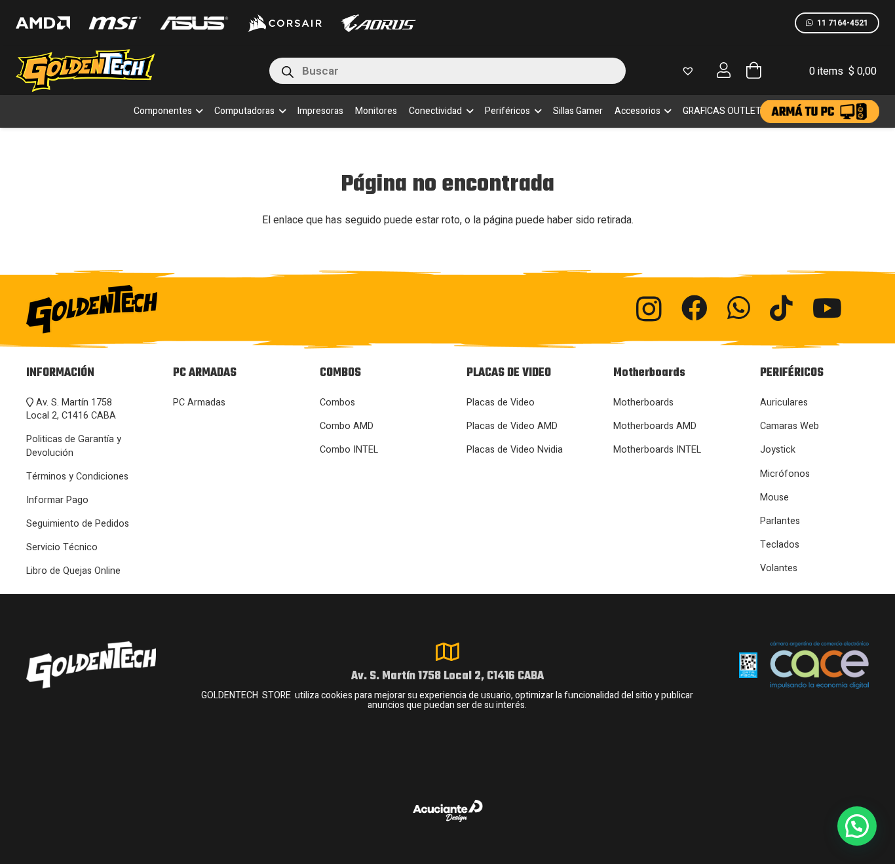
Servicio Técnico (62, 547)
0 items (843, 71)
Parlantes (780, 521)
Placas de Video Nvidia (515, 450)
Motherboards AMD (654, 426)
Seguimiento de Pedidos (77, 524)
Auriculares (784, 402)
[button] (197, 111)
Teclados (779, 545)
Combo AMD (346, 426)
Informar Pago (57, 500)
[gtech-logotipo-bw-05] (156, 309)
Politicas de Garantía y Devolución (73, 445)
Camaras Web (789, 426)
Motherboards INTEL (657, 450)
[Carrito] (753, 70)
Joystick (777, 450)
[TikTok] (781, 308)
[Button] (724, 70)
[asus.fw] (194, 23)
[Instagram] (649, 309)
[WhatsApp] (738, 308)
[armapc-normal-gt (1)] (819, 111)
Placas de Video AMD (512, 426)
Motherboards (643, 402)
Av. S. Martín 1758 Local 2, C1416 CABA (71, 409)
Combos (337, 402)
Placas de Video (501, 402)
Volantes (778, 568)
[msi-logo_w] (114, 23)
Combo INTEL (349, 450)
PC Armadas (199, 402)
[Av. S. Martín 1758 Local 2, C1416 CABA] (447, 651)
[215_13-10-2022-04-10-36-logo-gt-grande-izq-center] (101, 70)
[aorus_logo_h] (378, 23)
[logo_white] (284, 23)
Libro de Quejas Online (73, 571)
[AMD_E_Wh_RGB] (43, 22)
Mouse (774, 497)
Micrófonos (785, 474)
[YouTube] (827, 308)
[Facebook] (694, 308)
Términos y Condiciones (77, 476)
